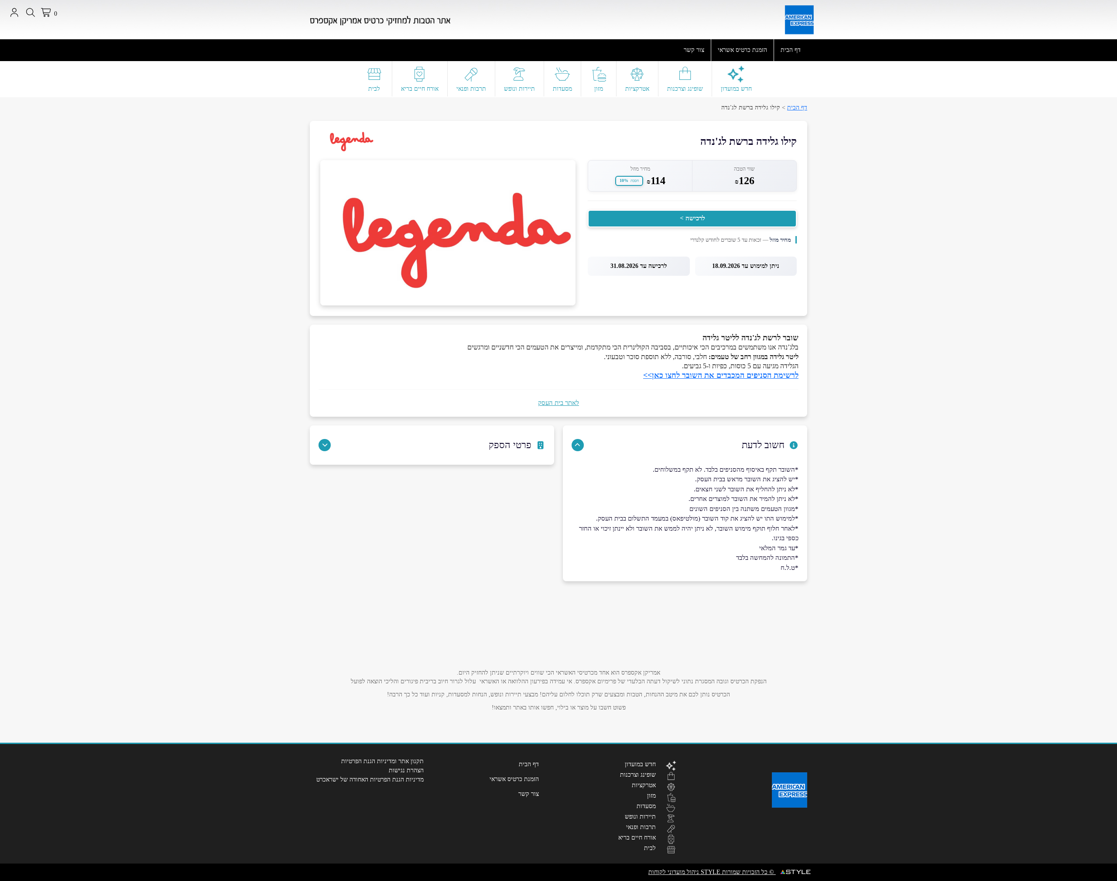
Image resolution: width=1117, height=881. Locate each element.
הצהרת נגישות (406, 770)
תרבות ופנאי (471, 89)
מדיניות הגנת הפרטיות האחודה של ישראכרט (370, 779)
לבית (374, 89)
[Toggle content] (578, 445)
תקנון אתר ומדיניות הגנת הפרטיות (382, 761)
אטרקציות (637, 89)
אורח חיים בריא (420, 89)
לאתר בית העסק (558, 402)
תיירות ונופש (519, 89)
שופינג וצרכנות (685, 89)
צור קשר (694, 50)
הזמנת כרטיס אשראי (742, 50)
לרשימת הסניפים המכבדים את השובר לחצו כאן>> (720, 375)
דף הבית (791, 50)
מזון (598, 89)
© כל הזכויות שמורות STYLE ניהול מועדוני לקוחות (712, 872)
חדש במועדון (736, 89)
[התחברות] (14, 12)
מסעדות (562, 89)
